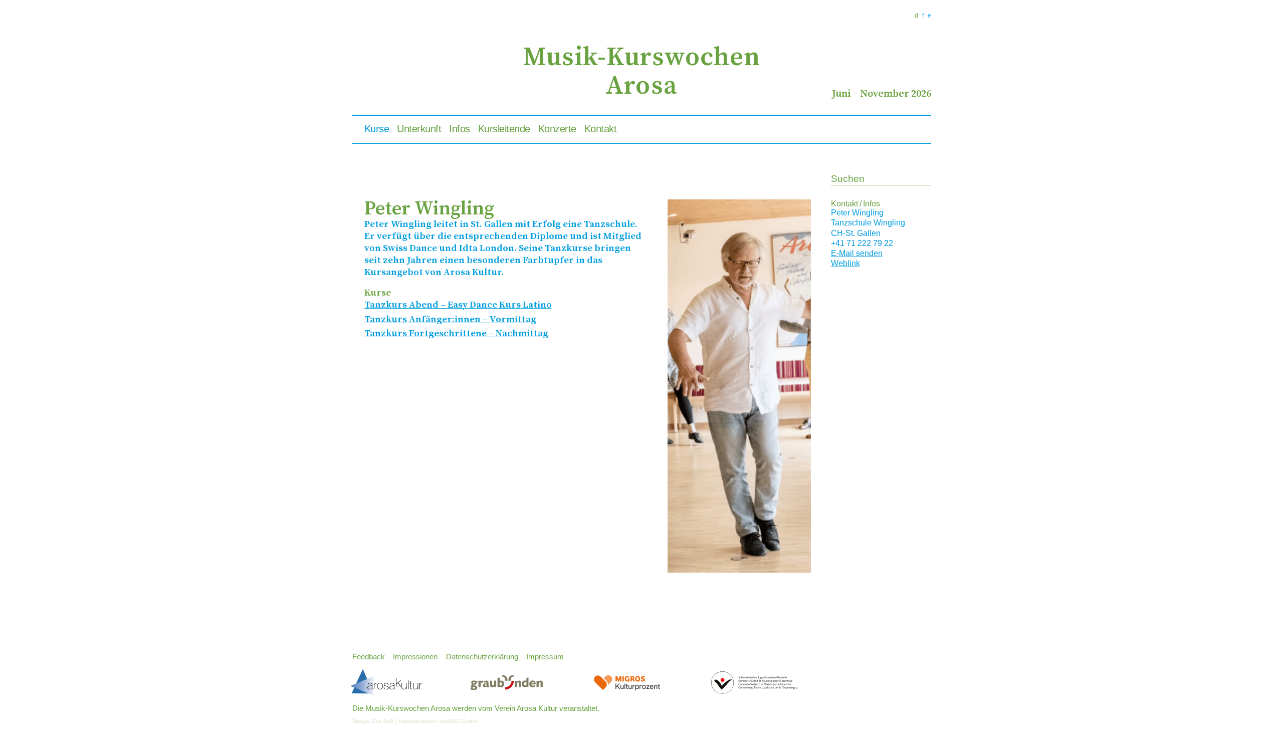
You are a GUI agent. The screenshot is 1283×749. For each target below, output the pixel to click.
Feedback (368, 657)
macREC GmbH (458, 721)
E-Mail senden (857, 253)
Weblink (845, 263)
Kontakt (600, 128)
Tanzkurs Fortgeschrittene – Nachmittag (456, 333)
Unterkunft (419, 128)
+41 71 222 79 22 (862, 243)
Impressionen (415, 657)
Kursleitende (504, 128)
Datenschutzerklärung (482, 657)
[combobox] (881, 179)
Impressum (545, 657)
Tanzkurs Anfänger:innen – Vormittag (450, 319)
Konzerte (557, 128)
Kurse (376, 128)
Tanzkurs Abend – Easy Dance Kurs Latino (458, 305)
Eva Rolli (383, 721)
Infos (459, 128)
